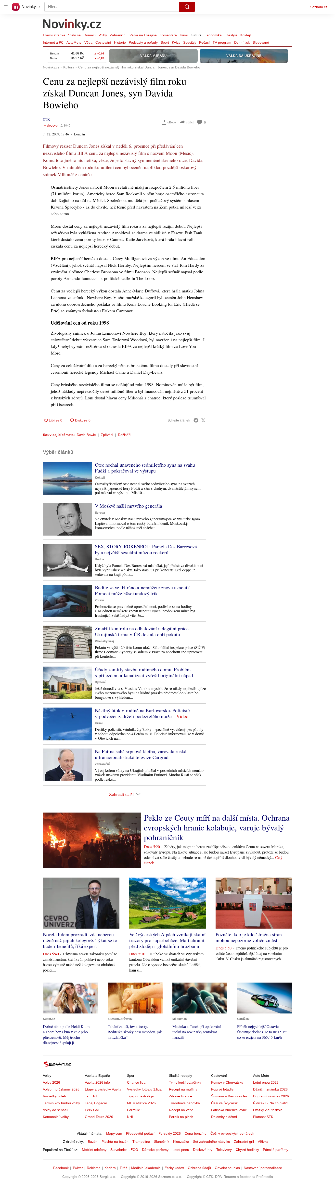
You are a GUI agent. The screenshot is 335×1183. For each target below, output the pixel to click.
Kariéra (110, 1168)
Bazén (93, 1142)
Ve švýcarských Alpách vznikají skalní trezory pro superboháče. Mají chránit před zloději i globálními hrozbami (167, 940)
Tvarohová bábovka (184, 1103)
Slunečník (161, 1142)
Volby (103, 35)
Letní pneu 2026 (266, 1082)
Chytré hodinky (247, 1150)
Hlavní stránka (54, 35)
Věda (88, 42)
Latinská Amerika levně (229, 1110)
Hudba (99, 559)
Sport (165, 42)
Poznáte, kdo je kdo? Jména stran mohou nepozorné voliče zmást (249, 937)
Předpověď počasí (140, 1133)
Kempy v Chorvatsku (227, 1082)
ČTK (46, 119)
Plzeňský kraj (104, 641)
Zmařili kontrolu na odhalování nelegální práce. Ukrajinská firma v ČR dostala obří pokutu (142, 631)
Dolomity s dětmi (224, 1117)
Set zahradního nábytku (211, 1142)
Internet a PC (53, 42)
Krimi (184, 35)
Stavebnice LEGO (124, 1150)
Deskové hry (202, 1150)
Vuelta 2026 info (97, 1082)
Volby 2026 (51, 1082)
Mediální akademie (146, 1168)
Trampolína (141, 1142)
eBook (172, 122)
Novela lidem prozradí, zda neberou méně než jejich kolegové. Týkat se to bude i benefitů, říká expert (80, 940)
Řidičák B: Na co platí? (270, 1103)
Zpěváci (107, 435)
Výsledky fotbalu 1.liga (144, 1089)
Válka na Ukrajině (143, 35)
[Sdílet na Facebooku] (195, 420)
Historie (120, 42)
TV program (222, 42)
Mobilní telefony (94, 1150)
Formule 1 (135, 1110)
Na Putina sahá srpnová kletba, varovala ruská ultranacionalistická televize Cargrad (140, 754)
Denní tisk (242, 42)
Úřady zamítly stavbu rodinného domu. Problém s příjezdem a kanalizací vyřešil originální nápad (144, 672)
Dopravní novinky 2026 (271, 1096)
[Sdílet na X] (203, 420)
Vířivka (263, 1142)
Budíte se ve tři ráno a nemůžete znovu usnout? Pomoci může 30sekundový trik (142, 590)
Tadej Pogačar (96, 1103)
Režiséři (124, 435)
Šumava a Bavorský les (229, 1096)
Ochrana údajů (199, 1168)
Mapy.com (114, 1133)
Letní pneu (180, 1150)
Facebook (61, 1168)
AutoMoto (73, 42)
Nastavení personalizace (263, 1168)
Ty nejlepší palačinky (185, 1082)
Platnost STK (263, 1117)
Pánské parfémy (275, 1150)
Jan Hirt (91, 1096)
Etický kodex (174, 1168)
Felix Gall (92, 1110)
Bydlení (100, 682)
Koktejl (245, 35)
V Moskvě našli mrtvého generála (128, 505)
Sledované (261, 42)
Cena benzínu (195, 1133)
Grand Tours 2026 (99, 1117)
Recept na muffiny (183, 1089)
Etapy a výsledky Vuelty (103, 1089)
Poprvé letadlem (223, 1089)
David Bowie (86, 435)
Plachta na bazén (115, 1142)
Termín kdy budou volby (61, 1103)
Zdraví (99, 600)
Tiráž (123, 1168)
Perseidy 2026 (169, 1133)
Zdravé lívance (180, 1096)
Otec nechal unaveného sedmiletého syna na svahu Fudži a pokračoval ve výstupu (145, 467)
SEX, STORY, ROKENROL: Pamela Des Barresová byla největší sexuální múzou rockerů (146, 549)
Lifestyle (231, 35)
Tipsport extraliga (140, 1096)
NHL (130, 1117)
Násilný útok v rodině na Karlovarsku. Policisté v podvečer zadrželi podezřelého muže (142, 713)
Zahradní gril (244, 1142)
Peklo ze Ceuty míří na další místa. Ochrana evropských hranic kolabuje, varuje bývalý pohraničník (217, 827)
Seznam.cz (318, 7)
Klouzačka (181, 1142)
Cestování (103, 42)
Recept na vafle (181, 1110)
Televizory (224, 1150)
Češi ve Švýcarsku (225, 1103)
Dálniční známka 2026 (270, 1089)
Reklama (94, 1168)
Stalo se (74, 35)
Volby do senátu (55, 1110)
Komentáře (168, 35)
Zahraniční (118, 35)
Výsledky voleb (54, 1096)
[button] (67, 478)
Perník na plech (181, 1117)
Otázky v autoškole (268, 1110)
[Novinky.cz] (72, 25)
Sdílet (190, 122)
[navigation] (6, 7)
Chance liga (136, 1082)
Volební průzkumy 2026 (61, 1089)
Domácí (90, 35)
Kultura (196, 35)
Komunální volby (56, 1117)
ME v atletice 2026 (141, 1103)
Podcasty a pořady (143, 42)
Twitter (78, 1168)
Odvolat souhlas (227, 1168)
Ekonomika (213, 35)
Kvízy (176, 42)
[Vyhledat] (187, 7)
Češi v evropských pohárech (232, 1133)
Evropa (100, 512)
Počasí (204, 42)
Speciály (189, 42)
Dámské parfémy (155, 1150)
